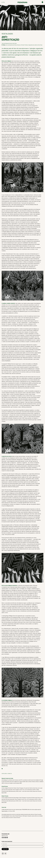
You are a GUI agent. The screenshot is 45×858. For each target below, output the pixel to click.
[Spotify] (5, 853)
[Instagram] (3, 853)
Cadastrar (5, 849)
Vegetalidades (7, 34)
